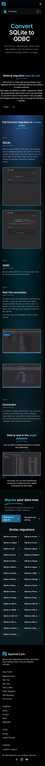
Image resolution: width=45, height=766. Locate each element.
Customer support (10, 749)
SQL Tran (6, 680)
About (5, 711)
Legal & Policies (9, 738)
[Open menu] (40, 4)
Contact (6, 714)
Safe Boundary (8, 695)
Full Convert (12, 11)
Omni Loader (8, 687)
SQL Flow (6, 684)
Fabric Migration (9, 691)
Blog (4, 718)
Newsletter (7, 722)
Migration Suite (9, 676)
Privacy (5, 734)
